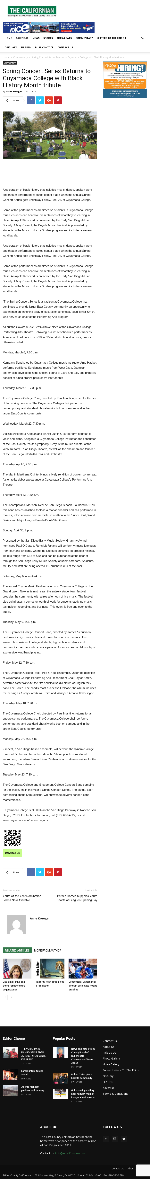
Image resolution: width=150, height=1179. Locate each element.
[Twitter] (124, 1139)
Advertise (108, 1088)
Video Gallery (111, 1064)
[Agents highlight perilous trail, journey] (10, 1090)
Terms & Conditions (115, 1093)
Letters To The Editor (111, 38)
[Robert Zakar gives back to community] (60, 1078)
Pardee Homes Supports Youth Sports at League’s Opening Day (77, 898)
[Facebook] (106, 1139)
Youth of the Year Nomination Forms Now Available (22, 898)
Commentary (84, 38)
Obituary (11, 47)
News (35, 38)
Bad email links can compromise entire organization (14, 985)
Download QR (12, 853)
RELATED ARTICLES (17, 950)
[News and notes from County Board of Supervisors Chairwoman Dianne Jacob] (60, 1052)
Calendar (22, 38)
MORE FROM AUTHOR (47, 950)
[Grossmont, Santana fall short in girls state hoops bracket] (83, 968)
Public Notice (44, 47)
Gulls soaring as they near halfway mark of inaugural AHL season (83, 1094)
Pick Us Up (109, 1052)
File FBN (26, 47)
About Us (108, 1047)
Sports (48, 38)
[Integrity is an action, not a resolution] (50, 968)
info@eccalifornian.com (70, 1153)
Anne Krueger (14, 91)
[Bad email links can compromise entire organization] (17, 968)
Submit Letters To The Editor (121, 1070)
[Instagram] (115, 1139)
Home (8, 38)
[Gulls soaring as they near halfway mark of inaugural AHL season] (60, 1094)
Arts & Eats (64, 38)
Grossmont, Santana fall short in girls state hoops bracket (83, 985)
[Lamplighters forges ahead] (10, 1074)
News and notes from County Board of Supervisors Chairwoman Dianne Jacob (83, 1056)
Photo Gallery (111, 1058)
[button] (142, 38)
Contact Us (65, 47)
